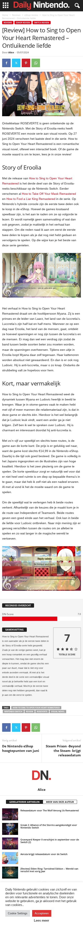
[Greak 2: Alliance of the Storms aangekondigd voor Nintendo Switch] (10, 829)
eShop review (31, 14)
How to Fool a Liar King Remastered (30, 199)
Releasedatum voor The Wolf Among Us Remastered (49, 810)
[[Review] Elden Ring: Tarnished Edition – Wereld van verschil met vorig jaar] (10, 873)
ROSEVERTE (42, 711)
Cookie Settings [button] (17, 913)
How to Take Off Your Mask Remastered (49, 193)
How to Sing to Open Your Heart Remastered (36, 707)
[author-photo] (41, 775)
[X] (16, 63)
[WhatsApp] (35, 63)
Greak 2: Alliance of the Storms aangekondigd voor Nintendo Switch (48, 826)
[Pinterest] (26, 63)
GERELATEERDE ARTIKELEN (24, 801)
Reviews (16, 14)
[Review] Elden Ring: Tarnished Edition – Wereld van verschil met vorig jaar (49, 870)
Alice (11, 52)
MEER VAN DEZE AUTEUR (60, 801)
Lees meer (41, 920)
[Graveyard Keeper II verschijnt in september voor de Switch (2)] (10, 843)
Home (5, 14)
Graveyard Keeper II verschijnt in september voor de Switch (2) (49, 841)
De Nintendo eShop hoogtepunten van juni (20, 748)
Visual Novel (58, 711)
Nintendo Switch (13, 711)
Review (29, 711)
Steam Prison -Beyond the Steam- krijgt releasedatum (63, 750)
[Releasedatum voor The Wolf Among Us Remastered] (10, 814)
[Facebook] (6, 63)
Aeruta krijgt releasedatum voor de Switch (43, 854)
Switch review (41, 22)
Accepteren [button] (42, 913)
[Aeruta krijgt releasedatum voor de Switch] (10, 858)
